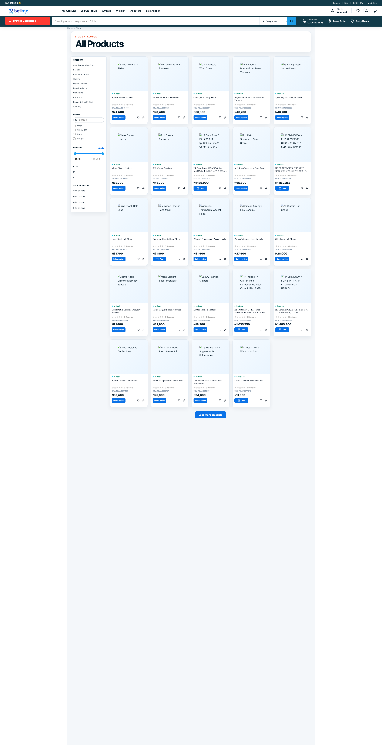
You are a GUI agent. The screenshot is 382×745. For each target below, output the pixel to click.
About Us (135, 10)
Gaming (76, 79)
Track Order (340, 21)
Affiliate (106, 10)
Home (70, 28)
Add (202, 188)
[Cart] (375, 11)
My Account (69, 10)
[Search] (291, 21)
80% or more (79, 190)
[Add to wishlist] (139, 117)
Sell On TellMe (89, 10)
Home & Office (80, 83)
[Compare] (366, 11)
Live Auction (153, 10)
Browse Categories (22, 20)
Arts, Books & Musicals (83, 65)
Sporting (77, 106)
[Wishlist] (358, 11)
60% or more (79, 196)
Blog (346, 3)
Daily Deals (362, 21)
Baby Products (80, 88)
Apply (101, 148)
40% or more (79, 202)
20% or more (79, 208)
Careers (336, 3)
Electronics (78, 97)
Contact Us (357, 3)
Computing (78, 93)
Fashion (77, 70)
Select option (118, 117)
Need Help (372, 3)
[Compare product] (144, 117)
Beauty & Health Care (83, 102)
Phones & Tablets (81, 74)
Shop (78, 28)
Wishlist (120, 10)
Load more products (210, 414)
